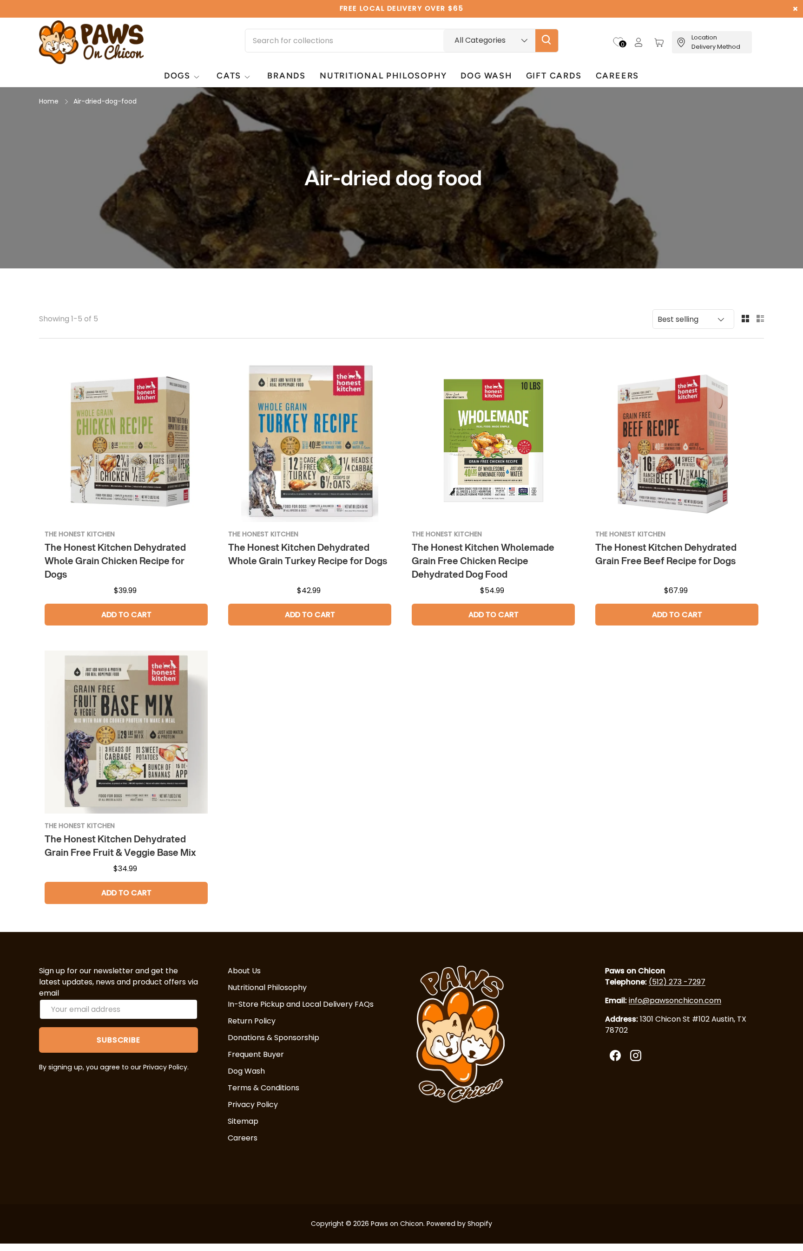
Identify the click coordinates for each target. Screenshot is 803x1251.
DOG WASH (486, 75)
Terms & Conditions (263, 1087)
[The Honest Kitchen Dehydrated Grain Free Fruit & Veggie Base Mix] (126, 732)
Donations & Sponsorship (273, 1037)
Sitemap (243, 1121)
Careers (617, 75)
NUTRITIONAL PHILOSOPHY (383, 75)
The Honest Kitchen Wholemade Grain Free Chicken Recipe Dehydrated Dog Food (483, 561)
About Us (244, 970)
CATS (229, 75)
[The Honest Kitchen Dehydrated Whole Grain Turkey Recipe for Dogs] (309, 440)
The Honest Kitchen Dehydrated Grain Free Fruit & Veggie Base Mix (120, 845)
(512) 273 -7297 (677, 982)
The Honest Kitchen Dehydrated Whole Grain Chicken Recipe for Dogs (115, 561)
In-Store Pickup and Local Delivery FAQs (301, 1004)
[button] (659, 42)
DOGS (177, 75)
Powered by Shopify (459, 1223)
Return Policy (252, 1021)
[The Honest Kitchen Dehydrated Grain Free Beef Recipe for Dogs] (676, 440)
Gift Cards (554, 75)
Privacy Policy (253, 1104)
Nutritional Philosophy (267, 987)
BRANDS (286, 75)
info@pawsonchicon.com (675, 1000)
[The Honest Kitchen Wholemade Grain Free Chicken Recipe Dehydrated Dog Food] (493, 440)
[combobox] (401, 40)
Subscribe (118, 1040)
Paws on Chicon (397, 1223)
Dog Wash (246, 1071)
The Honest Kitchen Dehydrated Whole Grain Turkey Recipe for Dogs (307, 554)
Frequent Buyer (256, 1054)
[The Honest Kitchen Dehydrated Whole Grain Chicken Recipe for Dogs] (126, 440)
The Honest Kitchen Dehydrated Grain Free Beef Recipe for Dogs (666, 554)
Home (49, 101)
